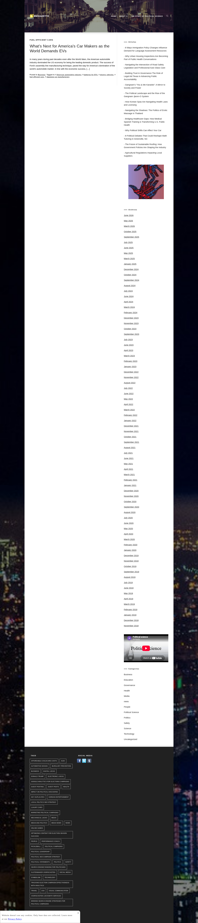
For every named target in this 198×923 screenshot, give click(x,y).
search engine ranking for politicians (48, 867)
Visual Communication (58, 891)
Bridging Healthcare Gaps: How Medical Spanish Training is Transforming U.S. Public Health (144, 122)
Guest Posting (37, 787)
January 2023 (130, 366)
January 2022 (130, 420)
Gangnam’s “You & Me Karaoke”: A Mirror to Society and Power (144, 86)
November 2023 (131, 323)
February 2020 (130, 545)
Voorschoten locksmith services (46, 896)
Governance (129, 685)
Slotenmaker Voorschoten (43, 872)
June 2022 (128, 393)
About (122, 16)
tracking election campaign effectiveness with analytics (50, 884)
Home (113, 16)
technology (50, 877)
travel (34, 891)
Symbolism (35, 877)
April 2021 (128, 469)
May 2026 (128, 221)
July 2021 (128, 453)
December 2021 (131, 426)
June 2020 (128, 523)
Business (41, 75)
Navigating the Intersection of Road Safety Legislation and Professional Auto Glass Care (144, 66)
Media (126, 696)
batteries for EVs (91, 75)
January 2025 (130, 264)
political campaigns (54, 846)
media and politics (39, 823)
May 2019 (128, 593)
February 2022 (130, 415)
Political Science (131, 712)
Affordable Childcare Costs (44, 761)
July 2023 (128, 339)
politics (57, 862)
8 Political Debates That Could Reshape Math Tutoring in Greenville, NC (145, 137)
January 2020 (130, 550)
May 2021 (128, 464)
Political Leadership (40, 851)
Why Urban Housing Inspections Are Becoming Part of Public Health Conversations (146, 57)
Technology (129, 734)
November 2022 (131, 377)
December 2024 (131, 269)
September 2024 (131, 280)
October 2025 (130, 231)
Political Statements (40, 862)
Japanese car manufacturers (58, 77)
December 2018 (131, 620)
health (66, 787)
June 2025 (128, 248)
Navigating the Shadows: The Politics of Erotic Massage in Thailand (145, 112)
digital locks (49, 771)
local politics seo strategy (43, 802)
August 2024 (129, 285)
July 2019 (128, 582)
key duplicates (37, 797)
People (127, 707)
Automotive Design (39, 766)
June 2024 (128, 296)
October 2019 (130, 566)
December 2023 (131, 318)
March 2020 (129, 539)
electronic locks (56, 776)
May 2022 (128, 399)
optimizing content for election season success (49, 834)
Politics (127, 718)
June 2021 (128, 458)
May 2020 (128, 528)
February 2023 (130, 361)
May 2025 (128, 253)
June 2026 (128, 215)
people (34, 841)
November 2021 (131, 431)
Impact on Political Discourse (44, 792)
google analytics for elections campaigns (50, 781)
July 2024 (128, 291)
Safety (127, 723)
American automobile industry (69, 75)
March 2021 (129, 474)
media (53, 818)
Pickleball (36, 846)
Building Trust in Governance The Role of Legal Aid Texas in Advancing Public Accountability (143, 76)
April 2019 (128, 599)
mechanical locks (39, 818)
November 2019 (131, 561)
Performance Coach (51, 841)
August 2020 (129, 512)
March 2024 (129, 307)
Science (127, 728)
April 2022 (128, 404)
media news (56, 823)
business (35, 771)
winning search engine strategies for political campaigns (48, 902)
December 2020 (131, 491)
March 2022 (129, 410)
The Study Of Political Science (147, 16)
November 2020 (131, 496)
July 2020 (128, 518)
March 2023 (129, 356)
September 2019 (131, 572)
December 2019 (131, 555)
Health (127, 691)
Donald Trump (37, 776)
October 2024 (130, 275)
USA (43, 891)
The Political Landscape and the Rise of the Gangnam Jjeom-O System (144, 95)
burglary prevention (61, 766)
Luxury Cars (36, 807)
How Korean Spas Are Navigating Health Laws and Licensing (146, 103)
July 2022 (128, 388)
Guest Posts (53, 787)
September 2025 (131, 237)
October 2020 (130, 501)
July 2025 (128, 242)
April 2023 (128, 350)
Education (128, 680)
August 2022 (129, 383)
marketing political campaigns (44, 812)
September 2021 (131, 442)
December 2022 (131, 372)
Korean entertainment (59, 797)
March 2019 (129, 604)
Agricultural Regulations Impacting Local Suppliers (143, 154)
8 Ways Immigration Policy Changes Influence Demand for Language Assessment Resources (145, 49)
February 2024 (130, 312)
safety (68, 862)
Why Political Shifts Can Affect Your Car (143, 130)
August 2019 (129, 577)
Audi (63, 761)
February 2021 (130, 480)
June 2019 (128, 588)
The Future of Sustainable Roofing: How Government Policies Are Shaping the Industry (145, 146)
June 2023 (128, 345)
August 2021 (129, 447)
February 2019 (130, 609)
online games (37, 828)
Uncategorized (130, 739)
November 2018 (131, 626)
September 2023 (131, 334)
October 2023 (130, 329)
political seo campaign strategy (45, 857)
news (126, 701)
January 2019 (130, 615)
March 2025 (129, 258)
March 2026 (129, 226)
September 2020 (131, 507)
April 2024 (128, 302)
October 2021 (130, 437)
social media (65, 872)
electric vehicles (106, 75)
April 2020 (128, 534)
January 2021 (130, 485)
